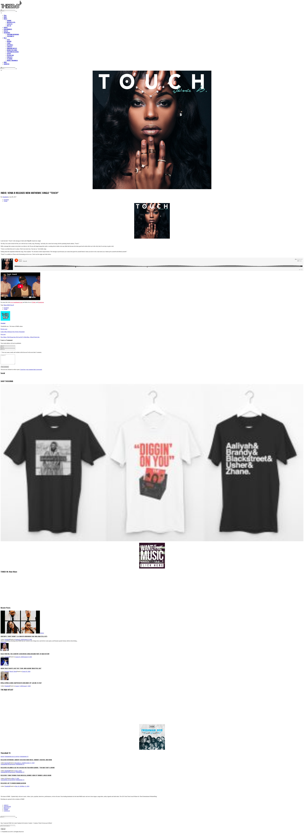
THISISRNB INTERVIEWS (13, 34)
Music (5, 305)
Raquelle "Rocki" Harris (11, 671)
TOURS (8, 43)
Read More (3, 642)
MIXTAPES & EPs (11, 22)
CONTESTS (9, 46)
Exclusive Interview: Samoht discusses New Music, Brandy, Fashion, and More (26, 760)
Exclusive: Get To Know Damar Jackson (13, 783)
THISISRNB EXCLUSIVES (13, 52)
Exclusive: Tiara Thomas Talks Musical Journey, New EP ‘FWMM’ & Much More (26, 775)
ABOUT (6, 805)
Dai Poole (7, 763)
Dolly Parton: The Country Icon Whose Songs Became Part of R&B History (25, 654)
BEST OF (9, 26)
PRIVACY (6, 808)
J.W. (6, 778)
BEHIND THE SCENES (12, 50)
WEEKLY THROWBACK (12, 60)
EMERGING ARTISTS (12, 48)
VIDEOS (6, 27)
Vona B (12, 305)
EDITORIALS (10, 45)
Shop (5, 15)
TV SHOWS (9, 59)
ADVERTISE (6, 64)
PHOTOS (6, 31)
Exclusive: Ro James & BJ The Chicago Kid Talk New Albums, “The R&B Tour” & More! (28, 768)
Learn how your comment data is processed (31, 369)
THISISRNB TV (10, 36)
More (5, 38)
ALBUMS (9, 20)
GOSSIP (9, 53)
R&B (8, 305)
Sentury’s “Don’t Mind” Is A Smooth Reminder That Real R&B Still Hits (24, 636)
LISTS (8, 40)
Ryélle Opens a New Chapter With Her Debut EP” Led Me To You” (21, 683)
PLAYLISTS (9, 24)
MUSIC (5, 19)
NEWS (5, 17)
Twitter (5, 201)
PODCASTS (9, 57)
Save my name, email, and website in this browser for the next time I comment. (22, 352)
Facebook (6, 199)
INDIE (5, 62)
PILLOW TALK (10, 55)
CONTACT (7, 811)
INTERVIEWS (7, 33)
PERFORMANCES (8, 29)
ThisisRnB (5, 197)
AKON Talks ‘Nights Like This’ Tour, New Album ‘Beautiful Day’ (21, 668)
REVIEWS (9, 41)
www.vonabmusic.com (16, 302)
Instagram (41, 302)
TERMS (6, 809)
